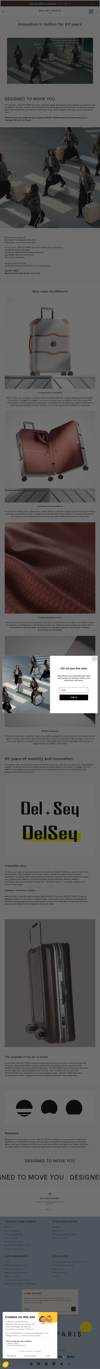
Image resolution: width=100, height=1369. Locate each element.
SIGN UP (73, 697)
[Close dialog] (94, 659)
